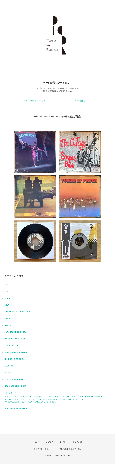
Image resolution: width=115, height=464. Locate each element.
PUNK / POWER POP (13, 379)
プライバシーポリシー (43, 449)
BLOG (62, 442)
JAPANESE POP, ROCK (45, 402)
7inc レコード (10, 393)
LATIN (7, 319)
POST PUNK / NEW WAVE (91, 397)
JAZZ (6, 285)
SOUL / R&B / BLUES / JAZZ (73, 399)
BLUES (7, 373)
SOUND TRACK (11, 346)
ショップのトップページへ (35, 101)
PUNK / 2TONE (11, 397)
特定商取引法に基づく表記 (70, 449)
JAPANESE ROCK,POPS (15, 332)
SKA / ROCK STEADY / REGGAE (19, 312)
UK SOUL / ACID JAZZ (14, 339)
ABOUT (49, 442)
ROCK (7, 298)
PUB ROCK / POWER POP (32, 397)
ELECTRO (8, 366)
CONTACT (77, 442)
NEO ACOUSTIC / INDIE (15, 386)
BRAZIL (8, 325)
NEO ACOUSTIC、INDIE (15, 399)
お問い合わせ (80, 101)
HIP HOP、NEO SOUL (14, 359)
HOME (36, 442)
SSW (6, 305)
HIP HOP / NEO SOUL (47, 399)
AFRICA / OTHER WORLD (16, 352)
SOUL (7, 292)
